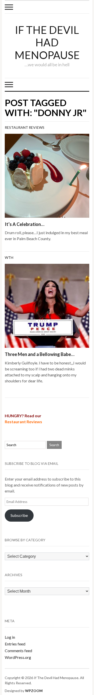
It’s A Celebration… (24, 224)
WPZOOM (34, 691)
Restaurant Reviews (24, 127)
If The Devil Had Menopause (47, 42)
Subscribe (19, 515)
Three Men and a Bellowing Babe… (39, 354)
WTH (9, 257)
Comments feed (18, 650)
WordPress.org (18, 657)
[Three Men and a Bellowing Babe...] (47, 305)
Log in (10, 637)
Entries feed (15, 643)
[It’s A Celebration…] (47, 175)
